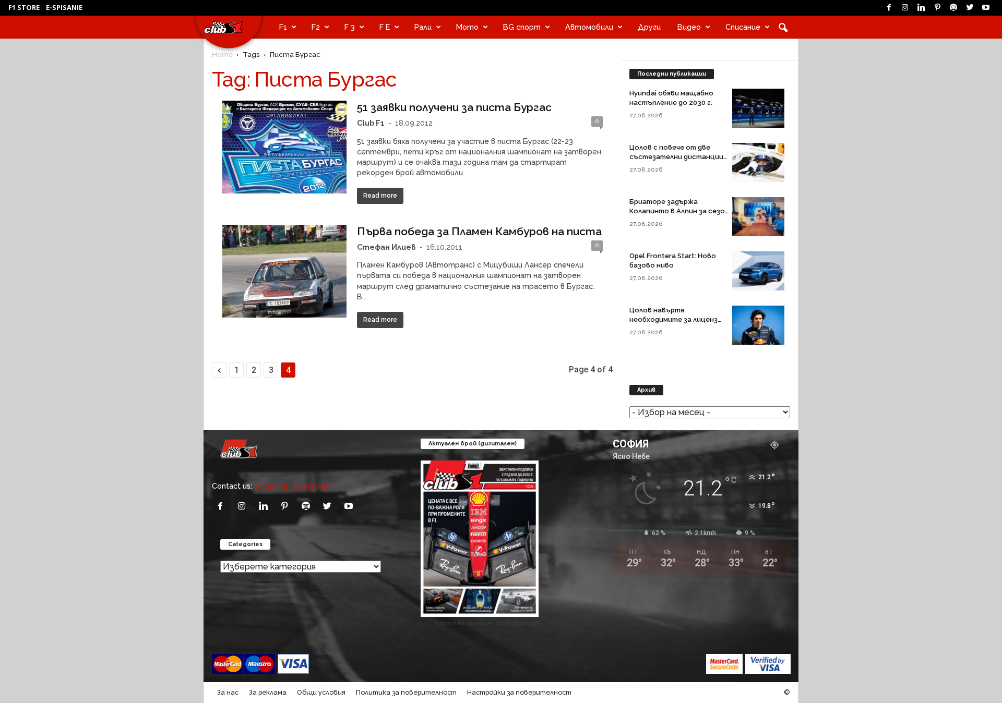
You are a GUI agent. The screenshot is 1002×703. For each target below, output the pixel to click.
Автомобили (589, 26)
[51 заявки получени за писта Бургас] (284, 147)
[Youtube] (986, 8)
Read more (380, 195)
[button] (782, 27)
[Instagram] (905, 8)
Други (649, 26)
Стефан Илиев (386, 247)
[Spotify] (953, 8)
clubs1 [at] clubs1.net (291, 485)
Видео (689, 26)
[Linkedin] (921, 8)
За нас (227, 692)
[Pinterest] (937, 8)
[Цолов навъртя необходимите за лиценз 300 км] (758, 325)
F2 (316, 26)
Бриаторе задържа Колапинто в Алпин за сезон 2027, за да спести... (679, 211)
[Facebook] (888, 8)
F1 (283, 26)
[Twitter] (969, 8)
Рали (423, 26)
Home (222, 54)
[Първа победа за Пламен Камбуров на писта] (284, 271)
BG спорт (522, 26)
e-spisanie (64, 7)
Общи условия (321, 692)
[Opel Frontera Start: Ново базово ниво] (758, 270)
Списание (742, 26)
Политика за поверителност (406, 692)
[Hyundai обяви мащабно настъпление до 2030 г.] (758, 108)
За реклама (268, 692)
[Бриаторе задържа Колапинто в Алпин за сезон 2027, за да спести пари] (758, 216)
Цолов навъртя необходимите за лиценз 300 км (673, 319)
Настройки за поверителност (519, 692)
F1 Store (24, 7)
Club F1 (371, 122)
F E (384, 26)
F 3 (349, 26)
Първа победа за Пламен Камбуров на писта (479, 231)
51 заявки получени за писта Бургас (454, 107)
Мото (467, 26)
